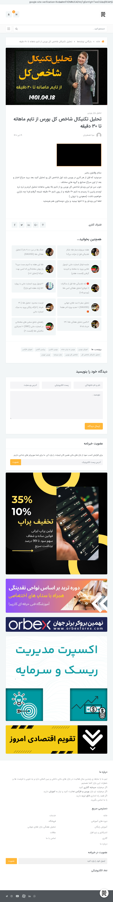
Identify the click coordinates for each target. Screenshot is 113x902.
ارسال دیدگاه (94, 426)
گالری (104, 838)
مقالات (53, 832)
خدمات (52, 815)
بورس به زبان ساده (68, 349)
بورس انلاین (53, 349)
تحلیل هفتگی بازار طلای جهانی (42, 827)
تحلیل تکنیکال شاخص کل (90, 354)
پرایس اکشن (40, 349)
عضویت (15, 462)
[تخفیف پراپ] (56, 523)
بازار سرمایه (58, 354)
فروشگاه (52, 821)
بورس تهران (45, 354)
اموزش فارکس (27, 349)
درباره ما (103, 844)
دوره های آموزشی (99, 821)
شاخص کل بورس (71, 354)
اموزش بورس (83, 349)
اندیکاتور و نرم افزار (98, 832)
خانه (105, 815)
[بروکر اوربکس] (56, 624)
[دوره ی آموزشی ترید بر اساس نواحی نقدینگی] (56, 596)
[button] (16, 14)
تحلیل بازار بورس (94, 113)
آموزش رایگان (101, 827)
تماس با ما (51, 838)
